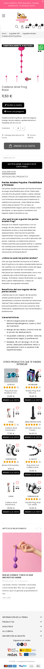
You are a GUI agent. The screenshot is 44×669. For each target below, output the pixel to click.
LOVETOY (11, 384)
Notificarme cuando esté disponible (22, 165)
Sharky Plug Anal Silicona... (33, 391)
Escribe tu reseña (14, 105)
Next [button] (40, 528)
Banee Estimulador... (11, 465)
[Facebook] (18, 644)
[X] (21, 644)
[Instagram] (25, 644)
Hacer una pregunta (15, 111)
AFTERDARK (33, 384)
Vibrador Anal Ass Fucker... (33, 429)
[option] (6, 78)
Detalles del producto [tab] (15, 176)
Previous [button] (3, 79)
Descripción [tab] (9, 171)
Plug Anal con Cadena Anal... (33, 466)
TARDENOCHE (11, 459)
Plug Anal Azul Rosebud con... (11, 391)
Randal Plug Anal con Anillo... (33, 503)
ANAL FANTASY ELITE (33, 422)
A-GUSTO (33, 459)
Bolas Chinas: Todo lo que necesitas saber (17, 576)
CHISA (11, 422)
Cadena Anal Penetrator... (11, 429)
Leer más (6, 597)
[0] (39, 27)
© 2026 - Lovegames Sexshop (22, 661)
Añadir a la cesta (24, 145)
